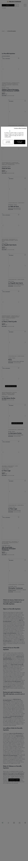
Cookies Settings (8, 142)
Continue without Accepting (20, 128)
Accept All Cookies (19, 142)
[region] (14, 137)
